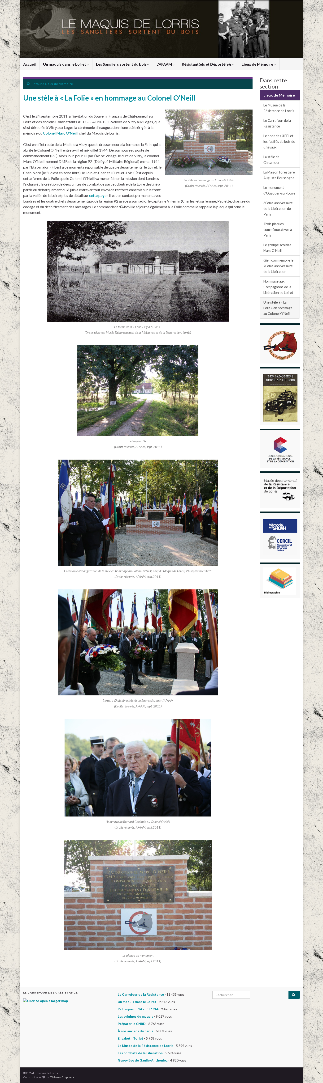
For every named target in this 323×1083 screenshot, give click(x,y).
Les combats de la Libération (140, 1053)
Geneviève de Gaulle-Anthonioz (143, 1060)
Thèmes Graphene (62, 1077)
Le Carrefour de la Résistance (277, 123)
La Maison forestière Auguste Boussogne (279, 175)
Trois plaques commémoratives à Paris (277, 229)
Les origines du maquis (135, 1016)
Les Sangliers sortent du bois (121, 64)
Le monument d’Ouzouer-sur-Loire (279, 190)
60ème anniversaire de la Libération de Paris (278, 208)
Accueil (29, 64)
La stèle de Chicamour (271, 160)
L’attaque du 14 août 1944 (138, 1009)
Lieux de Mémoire (258, 64)
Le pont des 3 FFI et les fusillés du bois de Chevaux (279, 141)
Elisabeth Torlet (130, 1038)
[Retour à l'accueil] (161, 29)
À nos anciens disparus (135, 1031)
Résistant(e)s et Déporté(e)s (207, 64)
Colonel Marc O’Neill (60, 133)
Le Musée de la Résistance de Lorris (278, 108)
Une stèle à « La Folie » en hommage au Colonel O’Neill (277, 308)
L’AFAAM (165, 64)
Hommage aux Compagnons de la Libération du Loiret (278, 287)
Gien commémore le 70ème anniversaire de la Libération (278, 266)
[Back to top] (312, 1072)
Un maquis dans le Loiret (65, 64)
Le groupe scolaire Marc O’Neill (277, 248)
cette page (97, 195)
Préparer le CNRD (132, 1024)
